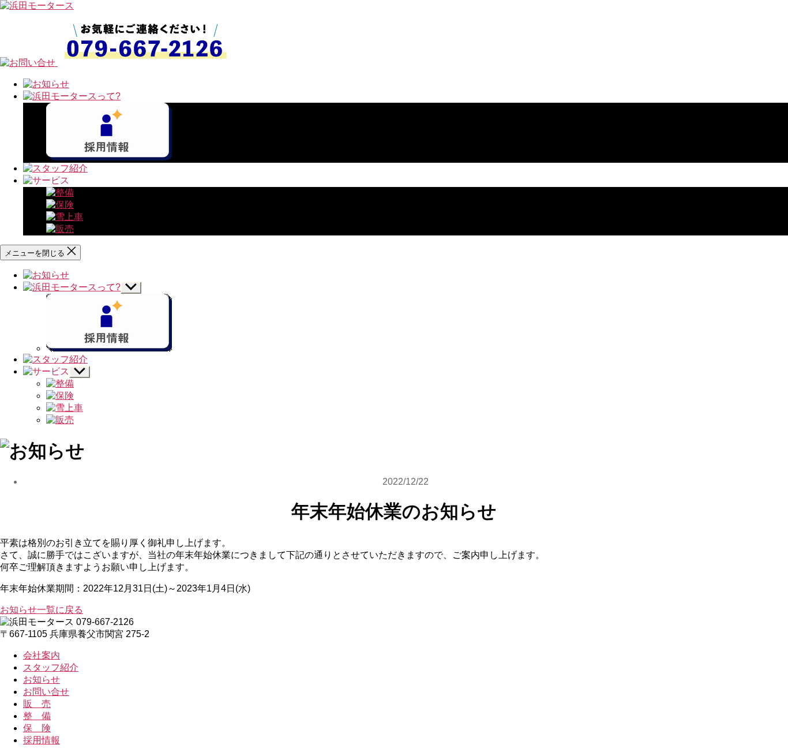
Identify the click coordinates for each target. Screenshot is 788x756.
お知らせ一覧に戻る (41, 610)
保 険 (37, 728)
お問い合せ (46, 692)
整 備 (37, 716)
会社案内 (41, 655)
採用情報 (41, 740)
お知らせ (41, 679)
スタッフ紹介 (50, 667)
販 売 (37, 704)
